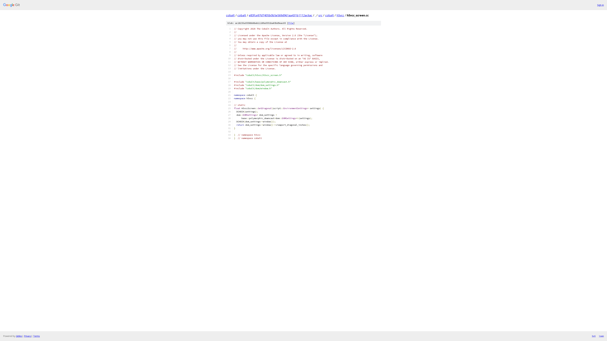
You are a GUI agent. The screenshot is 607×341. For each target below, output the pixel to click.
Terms (36, 336)
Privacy (27, 336)
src (320, 15)
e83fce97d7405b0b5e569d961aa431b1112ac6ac (280, 15)
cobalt (230, 15)
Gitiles (19, 336)
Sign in (600, 4)
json (601, 336)
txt (594, 336)
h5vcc (340, 15)
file (290, 23)
